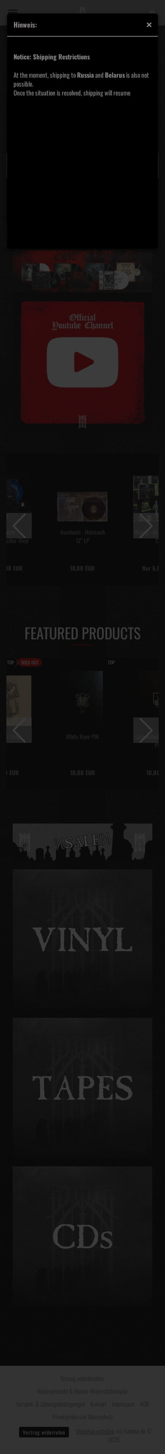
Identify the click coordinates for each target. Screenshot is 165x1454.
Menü (12, 12)
